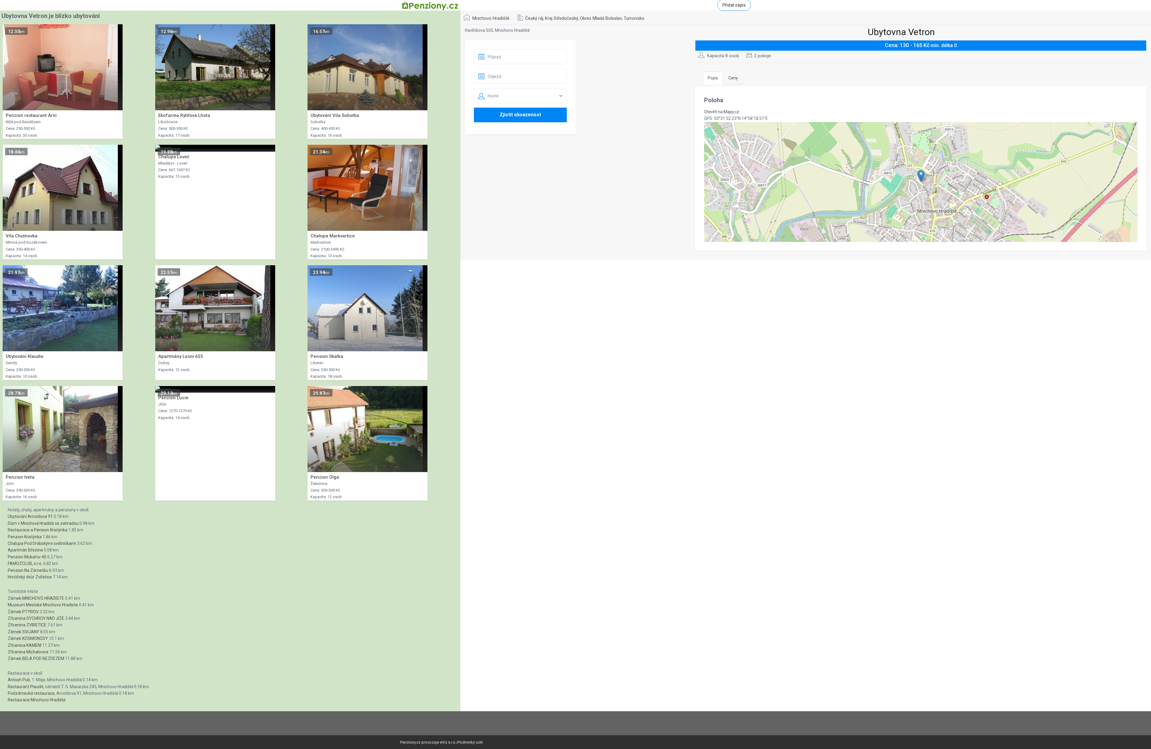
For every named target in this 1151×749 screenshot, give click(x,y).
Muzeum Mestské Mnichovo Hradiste (43, 604)
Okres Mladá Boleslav (601, 18)
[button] (921, 176)
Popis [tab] (713, 78)
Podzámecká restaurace (31, 693)
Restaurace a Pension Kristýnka (37, 530)
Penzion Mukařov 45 (27, 556)
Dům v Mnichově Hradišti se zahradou (43, 523)
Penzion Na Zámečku (28, 570)
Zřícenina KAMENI (24, 645)
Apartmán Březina (25, 550)
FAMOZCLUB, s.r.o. (25, 563)
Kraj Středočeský (561, 18)
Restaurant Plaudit (25, 686)
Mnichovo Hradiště (490, 18)
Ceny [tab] (733, 78)
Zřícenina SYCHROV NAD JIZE (36, 618)
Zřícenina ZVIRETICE (27, 625)
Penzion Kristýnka (25, 536)
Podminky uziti (470, 742)
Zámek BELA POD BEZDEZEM (36, 658)
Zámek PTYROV (23, 611)
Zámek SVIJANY (23, 631)
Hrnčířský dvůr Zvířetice (30, 577)
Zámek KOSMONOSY (28, 638)
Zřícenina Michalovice (28, 651)
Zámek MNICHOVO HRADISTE (36, 598)
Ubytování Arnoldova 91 (30, 516)
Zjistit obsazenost (520, 114)
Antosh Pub (19, 679)
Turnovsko (634, 18)
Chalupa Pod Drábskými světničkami (42, 543)
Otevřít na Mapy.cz (721, 111)
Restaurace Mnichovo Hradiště (36, 699)
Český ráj (534, 18)
